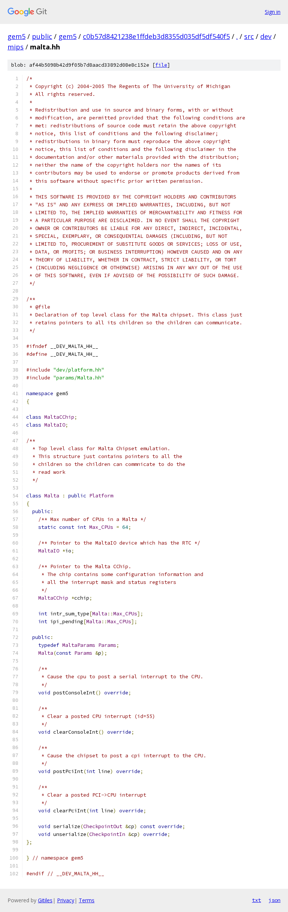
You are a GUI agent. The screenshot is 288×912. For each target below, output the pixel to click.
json (274, 900)
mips (16, 46)
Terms (86, 900)
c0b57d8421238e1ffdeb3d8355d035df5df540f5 (156, 36)
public (42, 36)
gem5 (17, 36)
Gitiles (45, 900)
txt (256, 900)
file (161, 65)
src (249, 36)
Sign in (272, 11)
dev (266, 36)
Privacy (65, 900)
